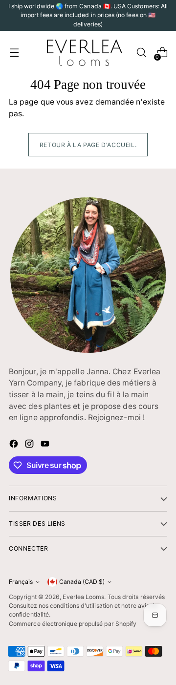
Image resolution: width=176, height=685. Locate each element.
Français (21, 581)
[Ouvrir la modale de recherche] (141, 53)
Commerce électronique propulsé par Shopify (72, 623)
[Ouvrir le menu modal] (14, 53)
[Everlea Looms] (84, 52)
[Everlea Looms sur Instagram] (30, 445)
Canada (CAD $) (82, 581)
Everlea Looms (83, 596)
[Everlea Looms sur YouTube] (46, 445)
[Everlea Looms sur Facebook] (15, 445)
